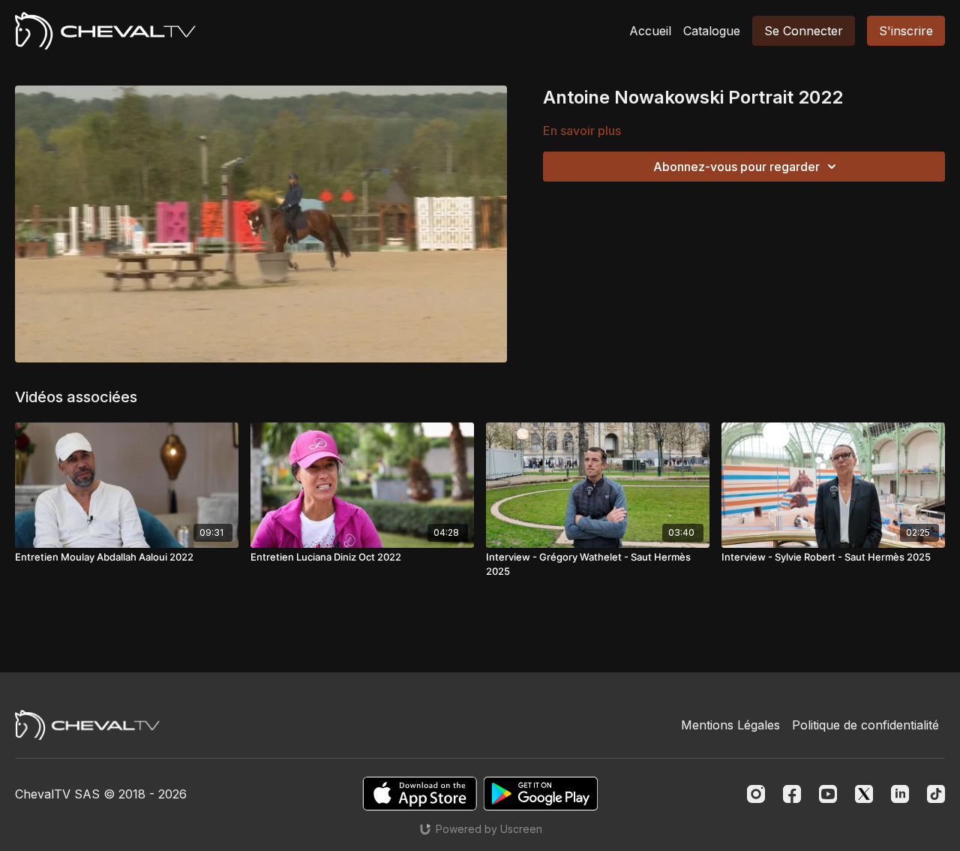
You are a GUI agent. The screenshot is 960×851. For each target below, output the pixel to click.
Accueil (650, 30)
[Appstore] (419, 793)
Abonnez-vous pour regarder (736, 166)
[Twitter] (864, 794)
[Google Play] (540, 793)
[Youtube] (828, 794)
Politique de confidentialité (865, 724)
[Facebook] (792, 794)
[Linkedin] (900, 794)
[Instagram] (756, 794)
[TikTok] (936, 794)
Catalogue (711, 30)
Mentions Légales (730, 724)
